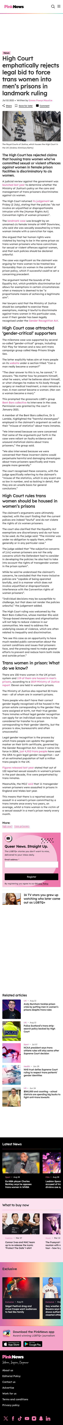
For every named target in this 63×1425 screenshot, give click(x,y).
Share (9, 105)
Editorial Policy (11, 1376)
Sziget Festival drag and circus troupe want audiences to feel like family (21, 1309)
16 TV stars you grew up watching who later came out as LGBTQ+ (42, 898)
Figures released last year (18, 767)
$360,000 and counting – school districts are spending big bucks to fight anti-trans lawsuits (42, 1094)
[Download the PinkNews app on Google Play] (32, 1344)
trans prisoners (21, 826)
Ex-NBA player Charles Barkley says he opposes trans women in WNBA (18, 1184)
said (30, 783)
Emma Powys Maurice (40, 100)
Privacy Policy (41, 883)
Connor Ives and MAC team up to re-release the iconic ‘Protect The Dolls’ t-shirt (20, 1245)
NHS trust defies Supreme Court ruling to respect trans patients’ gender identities (41, 1072)
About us (7, 1370)
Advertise (8, 1387)
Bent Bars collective (14, 402)
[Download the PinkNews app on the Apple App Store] (11, 1344)
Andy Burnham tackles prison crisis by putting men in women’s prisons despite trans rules (41, 1007)
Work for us (9, 1393)
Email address (16, 859)
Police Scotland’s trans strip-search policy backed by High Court (39, 1028)
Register (31, 876)
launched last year (13, 184)
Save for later (26, 105)
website (14, 363)
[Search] (53, 6)
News (6, 53)
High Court (7, 826)
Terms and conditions (15, 1399)
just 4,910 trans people (33, 751)
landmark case (16, 220)
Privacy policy (10, 1405)
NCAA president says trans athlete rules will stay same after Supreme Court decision (41, 1050)
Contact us (8, 1381)
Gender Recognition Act (43, 320)
